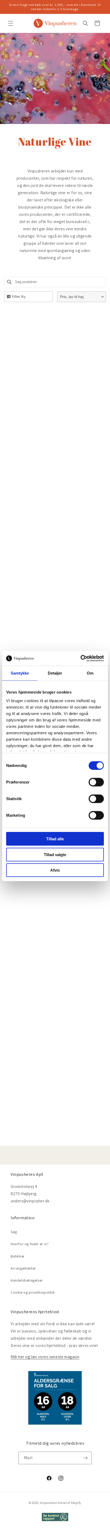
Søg (14, 1231)
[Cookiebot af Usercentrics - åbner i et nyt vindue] (80, 658)
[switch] (96, 782)
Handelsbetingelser (27, 1280)
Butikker (18, 1256)
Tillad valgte (55, 854)
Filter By (18, 296)
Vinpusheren (48, 1503)
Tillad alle (55, 839)
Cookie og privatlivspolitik (33, 1292)
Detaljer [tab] (55, 673)
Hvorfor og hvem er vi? (30, 1243)
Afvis (55, 870)
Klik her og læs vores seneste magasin (45, 1356)
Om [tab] (90, 673)
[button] (11, 23)
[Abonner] (85, 1458)
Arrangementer (23, 1268)
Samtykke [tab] (20, 673)
